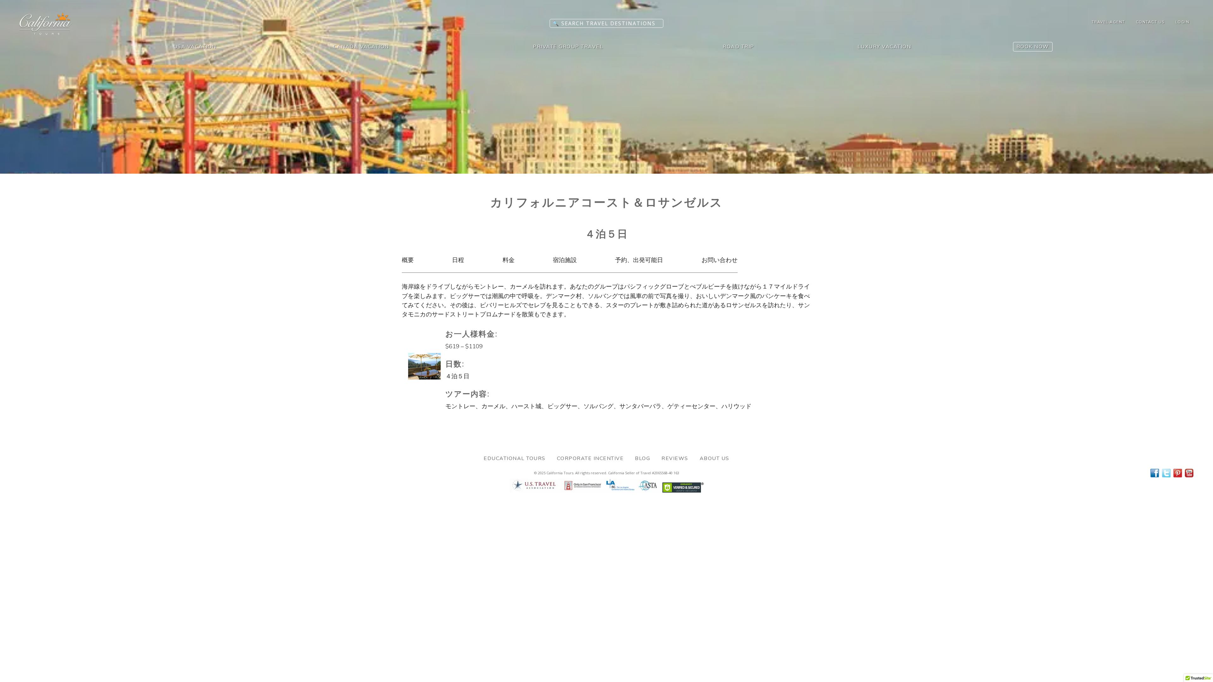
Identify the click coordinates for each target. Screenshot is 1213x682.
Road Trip (738, 46)
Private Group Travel (568, 46)
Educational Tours (515, 458)
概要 (408, 260)
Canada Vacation (361, 46)
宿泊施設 (565, 260)
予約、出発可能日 (639, 260)
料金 (509, 260)
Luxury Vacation (884, 46)
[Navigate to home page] (46, 33)
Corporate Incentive (590, 458)
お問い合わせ (720, 260)
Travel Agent (1108, 22)
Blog (642, 458)
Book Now (1033, 46)
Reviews (674, 458)
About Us (714, 458)
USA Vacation (194, 46)
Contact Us (1150, 22)
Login (1182, 22)
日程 (458, 260)
